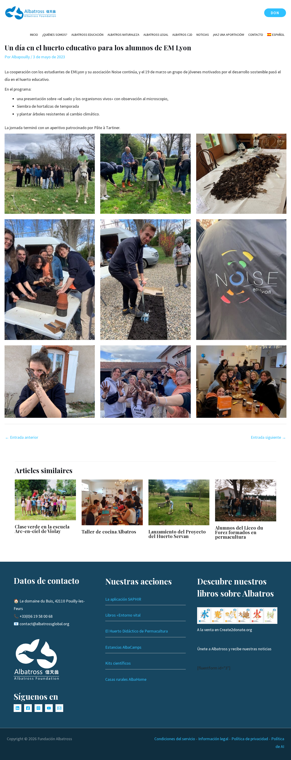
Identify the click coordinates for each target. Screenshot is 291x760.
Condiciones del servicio (174, 738)
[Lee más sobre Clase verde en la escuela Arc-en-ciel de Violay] (45, 499)
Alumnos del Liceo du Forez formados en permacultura (239, 532)
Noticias (202, 35)
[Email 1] (59, 708)
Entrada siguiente (268, 437)
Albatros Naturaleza (123, 35)
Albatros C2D (182, 35)
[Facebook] (28, 708)
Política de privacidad (249, 738)
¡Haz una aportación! (228, 35)
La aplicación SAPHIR (123, 599)
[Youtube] (49, 708)
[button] (275, 12)
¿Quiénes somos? (54, 35)
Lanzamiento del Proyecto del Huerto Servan (177, 533)
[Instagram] (38, 708)
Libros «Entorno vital (122, 615)
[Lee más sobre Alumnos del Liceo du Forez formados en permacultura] (245, 499)
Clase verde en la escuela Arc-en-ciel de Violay (42, 528)
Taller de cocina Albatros (109, 531)
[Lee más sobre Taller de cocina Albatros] (112, 502)
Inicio (34, 35)
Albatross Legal (155, 35)
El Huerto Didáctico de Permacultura (136, 631)
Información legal (213, 738)
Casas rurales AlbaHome (125, 679)
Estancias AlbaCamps (123, 647)
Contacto (255, 35)
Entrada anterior (21, 437)
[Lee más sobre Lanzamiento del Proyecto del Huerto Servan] (179, 502)
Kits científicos (118, 663)
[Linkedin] (17, 708)
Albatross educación (87, 35)
